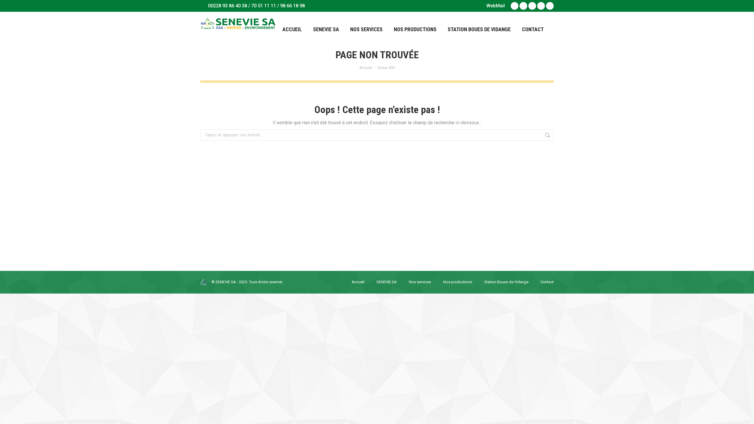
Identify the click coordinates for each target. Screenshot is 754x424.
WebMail (495, 6)
